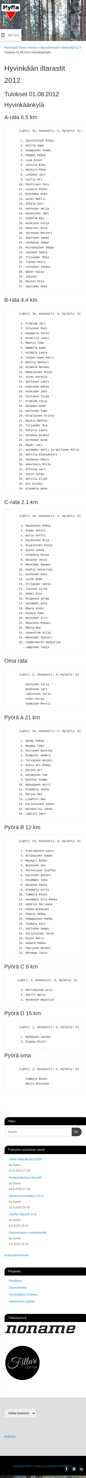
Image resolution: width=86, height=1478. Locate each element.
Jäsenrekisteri (18, 1287)
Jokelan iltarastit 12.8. (23, 1214)
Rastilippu (15, 1280)
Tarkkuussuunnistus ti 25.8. (26, 1196)
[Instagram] (12, 9)
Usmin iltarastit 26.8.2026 (25, 1159)
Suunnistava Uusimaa (23, 1294)
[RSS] (5, 17)
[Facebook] (5, 9)
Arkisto (33, 47)
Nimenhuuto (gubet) (22, 1301)
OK (75, 1132)
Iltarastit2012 (71, 47)
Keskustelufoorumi (17, 1255)
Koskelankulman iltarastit (25, 1177)
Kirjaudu (10, 1436)
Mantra (52, 1466)
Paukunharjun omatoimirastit (27, 1232)
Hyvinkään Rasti (15, 47)
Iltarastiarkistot (50, 47)
